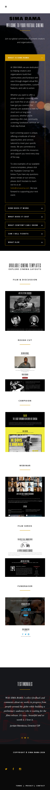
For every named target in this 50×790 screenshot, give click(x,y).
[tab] (25, 57)
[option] (25, 720)
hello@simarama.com (20, 188)
